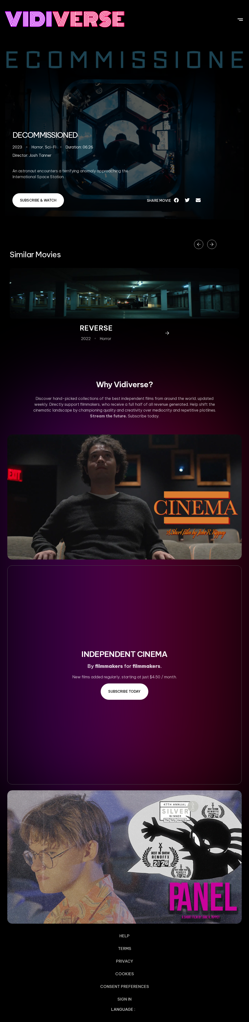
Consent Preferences (124, 986)
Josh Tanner (40, 155)
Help (124, 935)
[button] (240, 19)
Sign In (124, 999)
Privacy (124, 961)
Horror (105, 338)
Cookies (124, 973)
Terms (124, 948)
